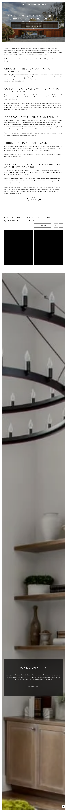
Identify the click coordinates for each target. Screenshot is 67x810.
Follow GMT (42, 225)
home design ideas (24, 187)
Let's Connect (33, 686)
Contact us (27, 191)
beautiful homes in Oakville (39, 189)
